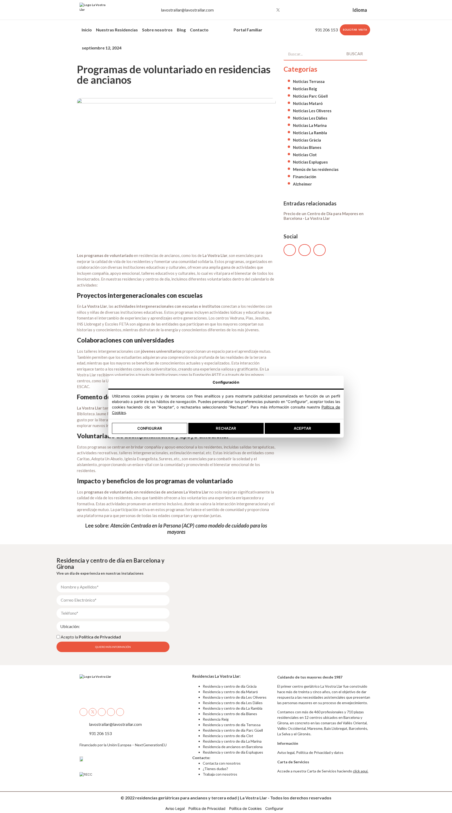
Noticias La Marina (310, 125)
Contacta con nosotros (222, 763)
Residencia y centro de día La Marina (232, 741)
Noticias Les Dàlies (310, 118)
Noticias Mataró (308, 103)
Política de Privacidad (100, 636)
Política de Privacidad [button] (206, 808)
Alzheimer (302, 184)
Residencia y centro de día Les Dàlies (233, 702)
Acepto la (91, 636)
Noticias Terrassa (309, 81)
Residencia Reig (216, 719)
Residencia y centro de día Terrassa (232, 724)
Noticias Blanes (307, 147)
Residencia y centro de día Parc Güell (233, 730)
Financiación (304, 176)
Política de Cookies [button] (245, 808)
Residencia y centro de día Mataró (230, 691)
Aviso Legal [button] (175, 808)
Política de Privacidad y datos (319, 752)
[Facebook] (259, 10)
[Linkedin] (297, 10)
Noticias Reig (305, 88)
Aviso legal (286, 752)
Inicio (87, 29)
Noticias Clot (305, 154)
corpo (218, 29)
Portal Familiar (248, 29)
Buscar (354, 53)
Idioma (359, 10)
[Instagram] (268, 10)
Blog (181, 29)
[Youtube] (288, 10)
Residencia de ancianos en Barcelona (233, 746)
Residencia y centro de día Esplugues (233, 752)
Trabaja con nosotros (220, 774)
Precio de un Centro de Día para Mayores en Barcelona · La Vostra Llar (324, 216)
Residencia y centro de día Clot (228, 735)
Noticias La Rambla (310, 132)
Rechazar (226, 428)
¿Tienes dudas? (215, 768)
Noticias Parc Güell (310, 96)
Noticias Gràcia (307, 140)
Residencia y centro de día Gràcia (230, 686)
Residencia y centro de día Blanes (230, 713)
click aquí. (360, 771)
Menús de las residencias (315, 169)
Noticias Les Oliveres (312, 110)
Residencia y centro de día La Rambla (232, 708)
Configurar (149, 428)
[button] (290, 250)
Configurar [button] (274, 808)
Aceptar (302, 428)
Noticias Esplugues (310, 162)
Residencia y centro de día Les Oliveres (235, 697)
